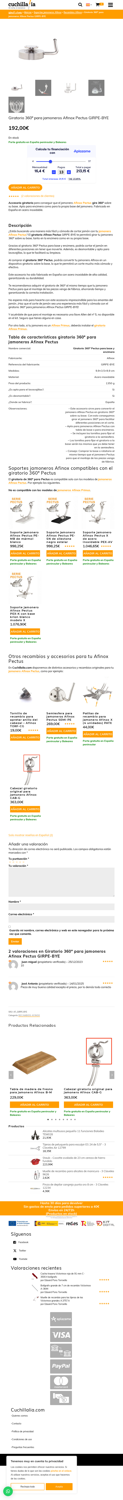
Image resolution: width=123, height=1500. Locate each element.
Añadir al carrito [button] (25, 553)
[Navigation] (111, 5)
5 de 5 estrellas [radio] (23, 862)
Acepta (59, 1486)
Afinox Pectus (82, 202)
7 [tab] (71, 1119)
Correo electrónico (21, 914)
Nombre (14, 901)
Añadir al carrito (25, 187)
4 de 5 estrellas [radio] (20, 862)
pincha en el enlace (61, 1470)
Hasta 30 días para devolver (61, 1203)
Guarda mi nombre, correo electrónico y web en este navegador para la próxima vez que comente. (61, 932)
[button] (8, 1491)
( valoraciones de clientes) (37, 196)
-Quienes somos (19, 1415)
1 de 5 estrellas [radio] (9, 862)
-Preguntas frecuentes (22, 1447)
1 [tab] (48, 1119)
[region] (41, 1475)
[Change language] (88, 5)
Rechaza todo (27, 1486)
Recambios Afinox (29, 1015)
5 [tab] (63, 1119)
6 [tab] (67, 1119)
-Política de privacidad (22, 1431)
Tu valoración (18, 865)
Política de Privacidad (82, 1458)
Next (112, 1075)
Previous (11, 1075)
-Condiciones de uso (21, 1439)
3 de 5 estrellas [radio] (16, 862)
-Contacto (16, 1423)
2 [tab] (51, 1119)
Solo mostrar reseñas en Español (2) (30, 835)
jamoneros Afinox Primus (73, 490)
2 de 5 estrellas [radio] (13, 862)
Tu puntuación (18, 858)
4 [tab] (59, 1119)
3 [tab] (55, 1119)
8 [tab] (75, 1119)
